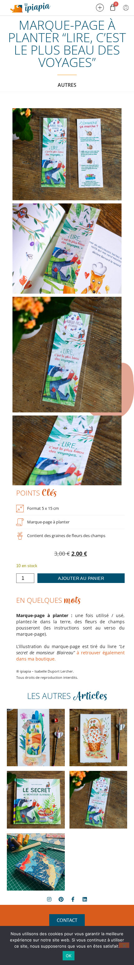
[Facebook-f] (72, 899)
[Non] (124, 945)
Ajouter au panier (81, 578)
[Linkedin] (84, 899)
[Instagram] (49, 899)
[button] (100, 8)
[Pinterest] (61, 899)
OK (69, 955)
